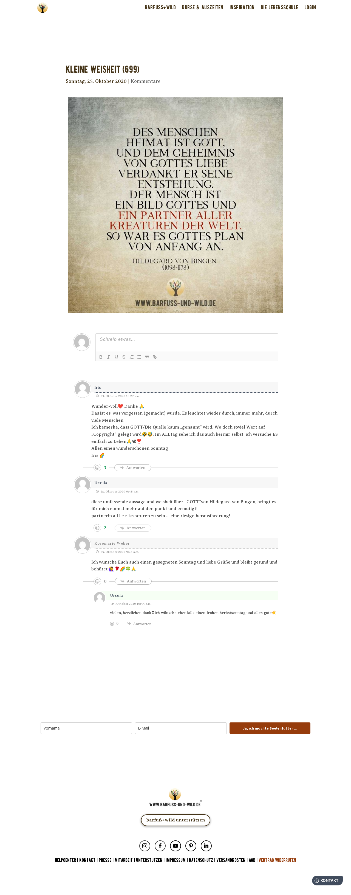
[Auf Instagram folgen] (144, 845)
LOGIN (310, 7)
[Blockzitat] (147, 357)
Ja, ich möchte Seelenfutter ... (270, 728)
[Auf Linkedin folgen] (206, 845)
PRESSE (105, 860)
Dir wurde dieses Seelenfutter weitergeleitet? (176, 22)
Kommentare (145, 81)
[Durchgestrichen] (124, 357)
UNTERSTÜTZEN (149, 860)
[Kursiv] (108, 357)
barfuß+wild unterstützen (175, 820)
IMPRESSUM (176, 860)
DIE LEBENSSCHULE (279, 7)
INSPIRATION (242, 7)
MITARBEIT (124, 860)
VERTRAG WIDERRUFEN (277, 860)
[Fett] (101, 357)
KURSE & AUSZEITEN (202, 7)
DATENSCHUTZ (201, 860)
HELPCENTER (65, 860)
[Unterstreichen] (116, 357)
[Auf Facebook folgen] (160, 845)
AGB (252, 860)
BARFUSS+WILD (160, 7)
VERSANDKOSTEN (230, 860)
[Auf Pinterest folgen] (190, 845)
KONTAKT (88, 860)
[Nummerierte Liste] (131, 357)
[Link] (154, 357)
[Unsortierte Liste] (139, 357)
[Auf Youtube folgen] (175, 845)
